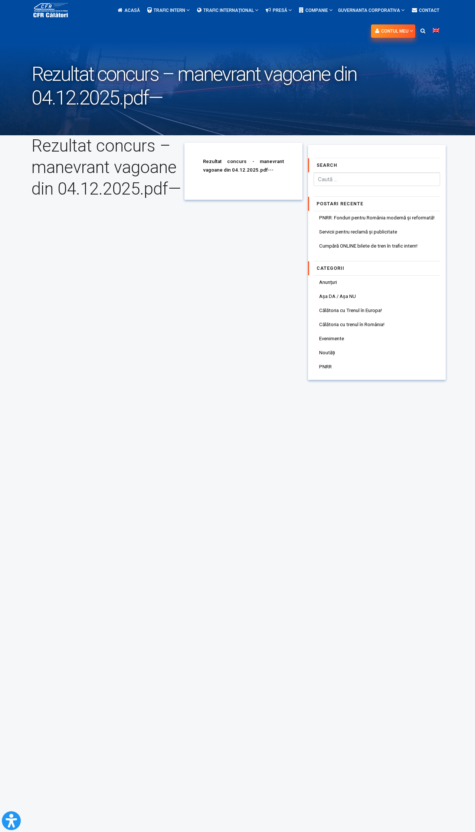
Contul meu (395, 31)
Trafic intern (170, 10)
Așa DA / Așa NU (337, 296)
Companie (317, 10)
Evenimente (331, 338)
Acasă (132, 10)
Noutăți (327, 352)
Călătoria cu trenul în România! (351, 324)
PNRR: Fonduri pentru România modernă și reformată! (377, 218)
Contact (429, 10)
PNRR (325, 366)
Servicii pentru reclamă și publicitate (358, 232)
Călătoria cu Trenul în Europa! (350, 310)
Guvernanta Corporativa (369, 10)
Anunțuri (328, 282)
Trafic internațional (229, 10)
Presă (280, 10)
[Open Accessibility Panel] (11, 820)
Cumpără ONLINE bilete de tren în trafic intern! (368, 246)
